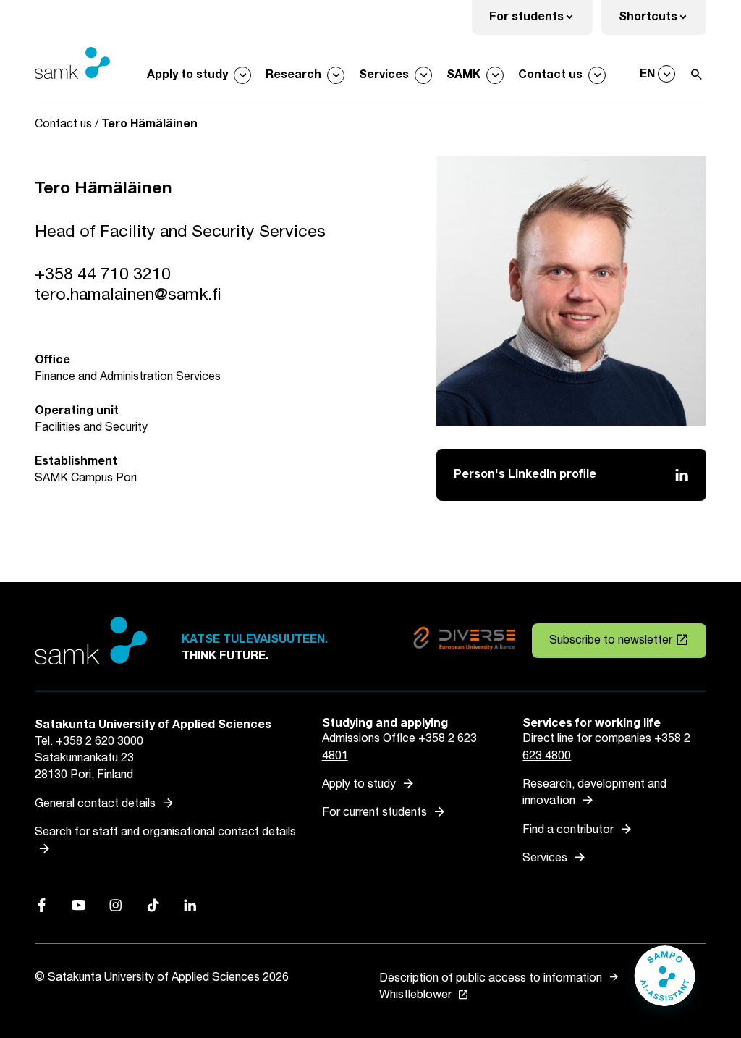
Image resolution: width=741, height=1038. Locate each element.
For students (541, 21)
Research (293, 75)
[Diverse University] (464, 641)
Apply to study (187, 75)
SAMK (463, 75)
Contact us (550, 75)
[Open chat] (664, 983)
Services (384, 75)
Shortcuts (662, 21)
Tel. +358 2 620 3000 (89, 741)
